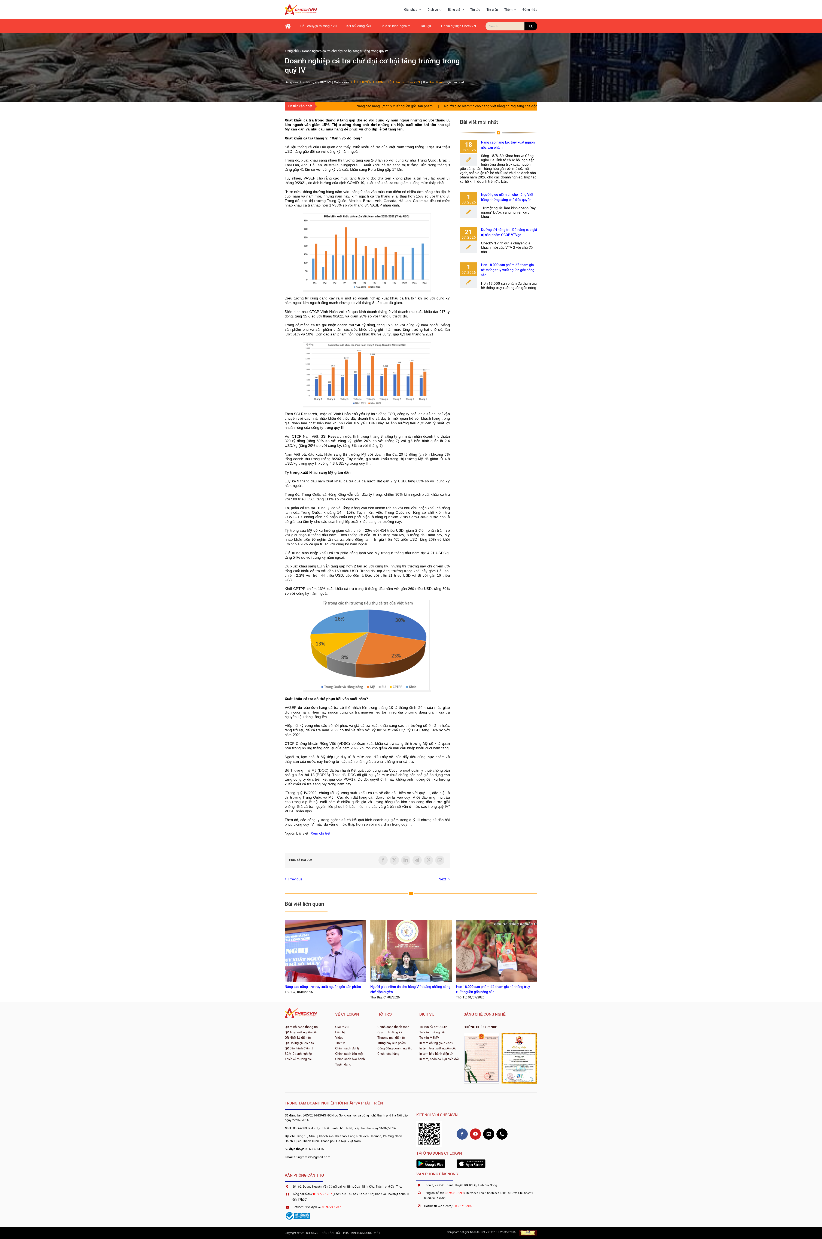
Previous (295, 879)
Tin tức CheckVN (407, 82)
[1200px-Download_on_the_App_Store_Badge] (471, 1161)
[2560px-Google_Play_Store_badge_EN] (430, 1161)
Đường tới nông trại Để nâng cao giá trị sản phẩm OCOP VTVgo (499, 106)
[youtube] (475, 1134)
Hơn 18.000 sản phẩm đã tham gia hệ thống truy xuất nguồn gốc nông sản (507, 270)
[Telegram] (417, 860)
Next (442, 879)
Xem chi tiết (320, 833)
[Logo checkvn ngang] (301, 6)
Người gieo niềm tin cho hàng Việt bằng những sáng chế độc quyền (387, 106)
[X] (394, 860)
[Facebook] (383, 860)
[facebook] (462, 1134)
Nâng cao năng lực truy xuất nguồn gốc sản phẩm (325, 951)
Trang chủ (292, 51)
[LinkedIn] (405, 860)
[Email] (439, 860)
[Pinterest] (428, 860)
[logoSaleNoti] (297, 1213)
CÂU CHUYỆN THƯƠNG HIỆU (372, 82)
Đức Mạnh (436, 82)
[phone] (502, 1134)
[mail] (488, 1134)
